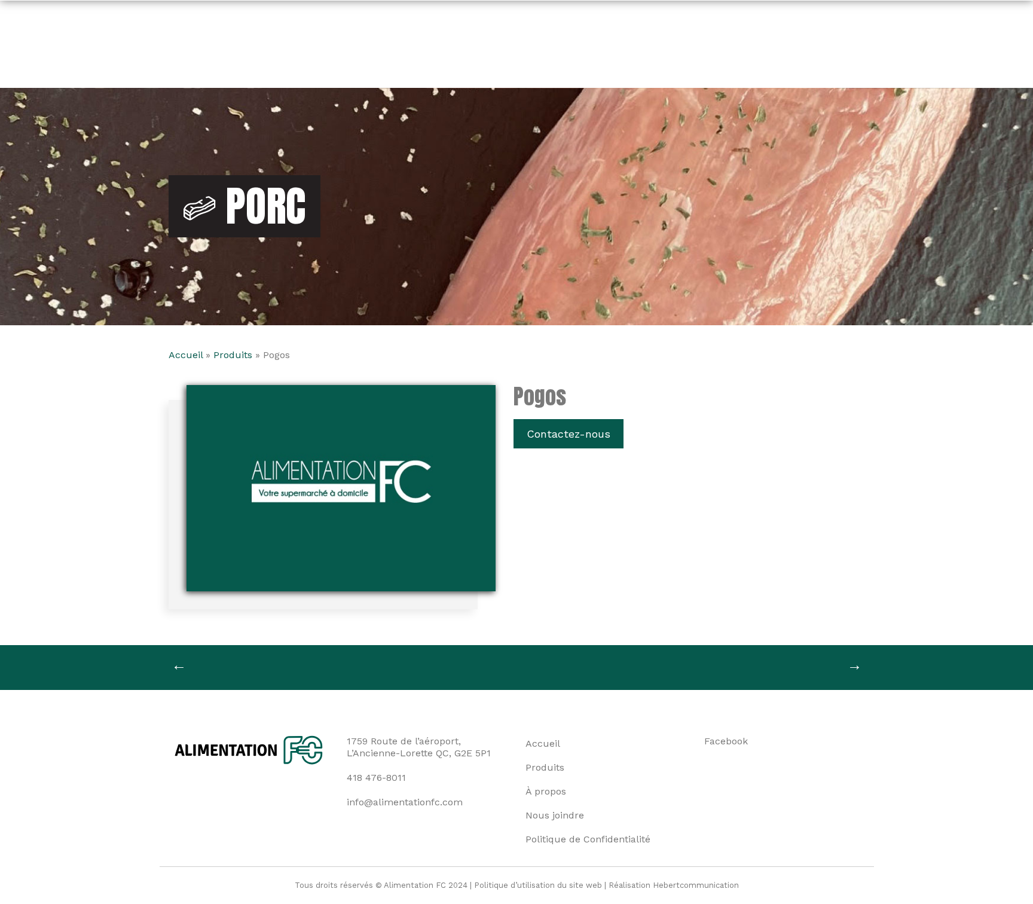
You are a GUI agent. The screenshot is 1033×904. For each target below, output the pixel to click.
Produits (232, 355)
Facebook (726, 741)
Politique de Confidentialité (587, 839)
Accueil (186, 355)
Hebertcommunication (696, 885)
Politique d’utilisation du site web (538, 885)
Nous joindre (554, 815)
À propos (545, 791)
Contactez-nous (568, 433)
